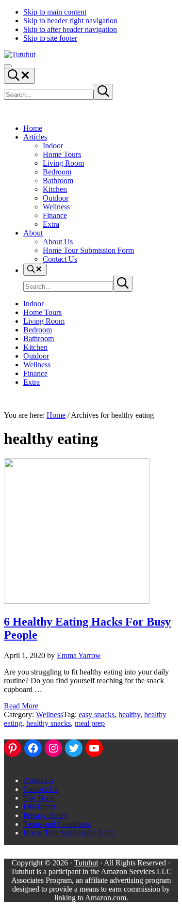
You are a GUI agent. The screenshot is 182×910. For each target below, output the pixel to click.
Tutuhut (86, 863)
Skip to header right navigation (70, 20)
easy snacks (97, 714)
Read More (21, 706)
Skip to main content (54, 12)
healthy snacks (48, 723)
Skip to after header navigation (70, 29)
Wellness (49, 714)
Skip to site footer (50, 38)
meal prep (90, 723)
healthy (129, 714)
